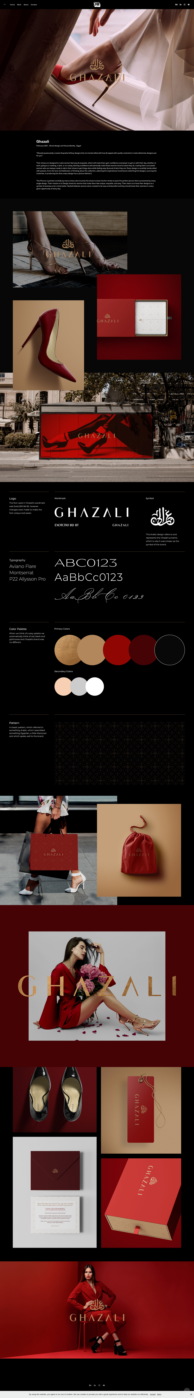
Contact (34, 4)
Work (19, 4)
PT (5, 4)
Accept (153, 1394)
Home (12, 4)
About (26, 4)
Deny (159, 1394)
